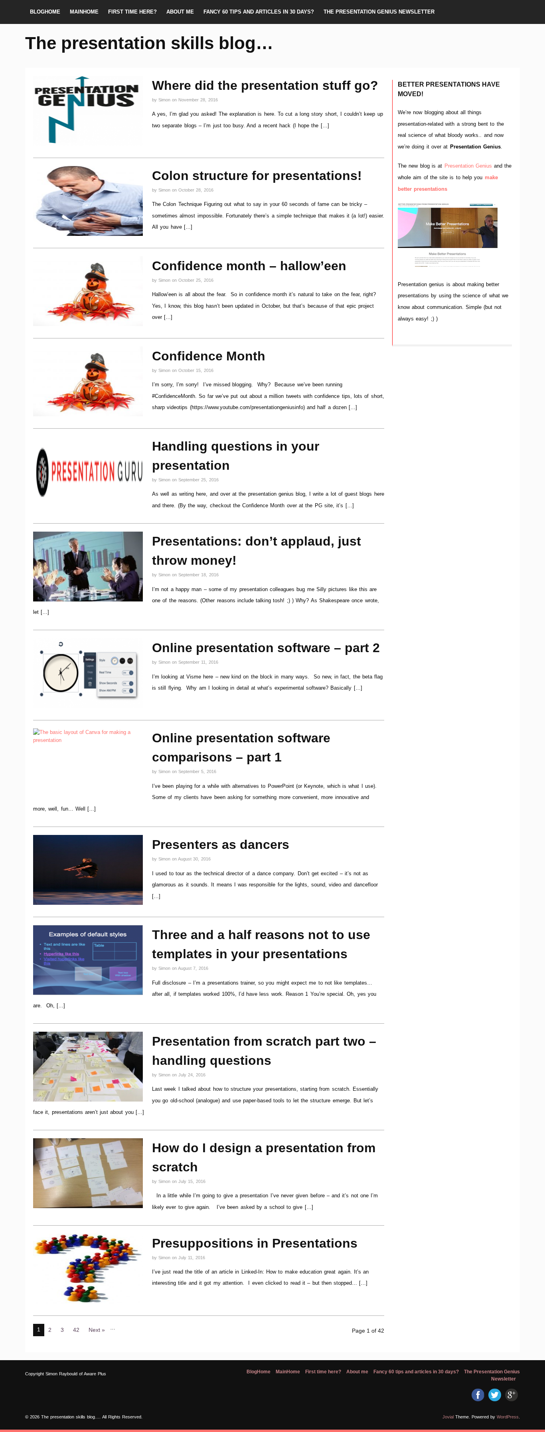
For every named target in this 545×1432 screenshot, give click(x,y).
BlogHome (45, 12)
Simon (165, 99)
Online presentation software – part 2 (266, 648)
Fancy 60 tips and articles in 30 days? (258, 12)
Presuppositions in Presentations (254, 1243)
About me (180, 12)
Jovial (448, 1416)
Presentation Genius (469, 166)
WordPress (508, 1416)
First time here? (132, 12)
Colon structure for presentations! (257, 175)
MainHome (84, 12)
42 (76, 1330)
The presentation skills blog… (149, 43)
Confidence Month (208, 356)
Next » (97, 1330)
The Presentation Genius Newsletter (379, 12)
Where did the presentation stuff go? (265, 85)
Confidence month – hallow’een (249, 266)
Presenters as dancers (220, 844)
